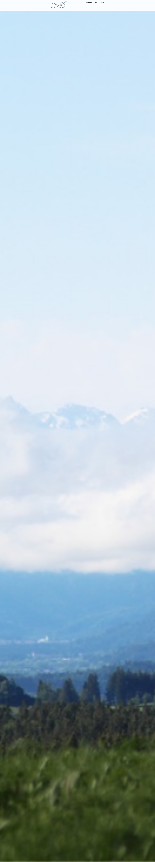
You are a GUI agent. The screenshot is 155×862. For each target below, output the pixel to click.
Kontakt (103, 2)
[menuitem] (89, 2)
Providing (97, 2)
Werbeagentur (89, 2)
